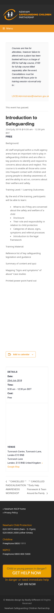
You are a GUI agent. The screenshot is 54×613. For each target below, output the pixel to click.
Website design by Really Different (23, 599)
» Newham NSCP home (14, 508)
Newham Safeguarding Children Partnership (27, 608)
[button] (8, 28)
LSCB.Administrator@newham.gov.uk (30, 96)
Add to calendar (21, 354)
